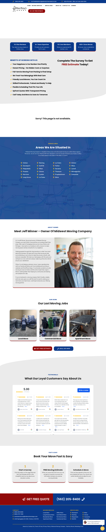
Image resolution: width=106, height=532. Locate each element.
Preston (25, 172)
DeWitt (41, 166)
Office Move (60, 513)
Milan (41, 169)
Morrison (26, 174)
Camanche (74, 174)
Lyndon (41, 174)
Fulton (57, 166)
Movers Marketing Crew (77, 526)
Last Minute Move (61, 515)
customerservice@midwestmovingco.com (43, 1)
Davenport (26, 166)
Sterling (41, 163)
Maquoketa (26, 169)
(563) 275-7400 (18, 514)
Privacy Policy (47, 526)
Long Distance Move (48, 515)
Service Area (49, 5)
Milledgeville (75, 172)
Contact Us (66, 5)
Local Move (46, 513)
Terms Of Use (38, 526)
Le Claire (42, 177)
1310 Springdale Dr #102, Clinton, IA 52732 (26, 519)
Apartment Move (47, 519)
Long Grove (27, 177)
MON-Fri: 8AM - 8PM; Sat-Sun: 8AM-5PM (75, 1)
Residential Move (48, 517)
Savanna (58, 169)
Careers (73, 5)
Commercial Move (61, 519)
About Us (58, 5)
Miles (73, 166)
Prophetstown (60, 174)
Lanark (73, 169)
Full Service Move (61, 517)
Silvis (57, 177)
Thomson (58, 172)
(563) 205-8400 (19, 1)
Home (29, 5)
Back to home (53, 126)
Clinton (25, 163)
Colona (41, 172)
